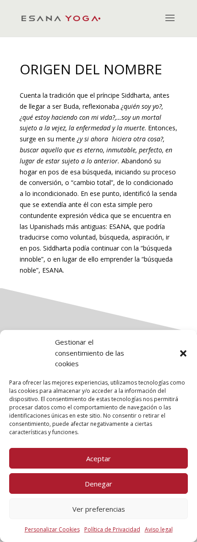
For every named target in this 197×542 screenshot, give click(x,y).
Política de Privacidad (112, 529)
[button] (183, 353)
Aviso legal (159, 529)
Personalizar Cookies (52, 529)
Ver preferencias (98, 509)
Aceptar (98, 458)
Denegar (98, 483)
